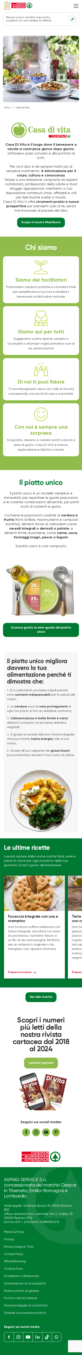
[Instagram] (18, 1337)
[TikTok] (47, 1337)
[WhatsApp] (56, 1337)
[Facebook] (9, 1337)
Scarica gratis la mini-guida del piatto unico (41, 630)
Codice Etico (13, 1268)
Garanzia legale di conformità (25, 1305)
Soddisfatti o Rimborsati (21, 1276)
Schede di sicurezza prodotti (25, 1312)
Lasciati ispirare (41, 1063)
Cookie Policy (13, 1254)
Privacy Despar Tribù (18, 1246)
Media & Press (14, 1231)
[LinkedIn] (37, 1337)
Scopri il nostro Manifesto (41, 222)
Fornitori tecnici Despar (20, 1298)
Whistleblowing (15, 1261)
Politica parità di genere (21, 1290)
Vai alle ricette (41, 997)
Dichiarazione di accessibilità (25, 1283)
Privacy (9, 1239)
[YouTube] (28, 1337)
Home (7, 108)
